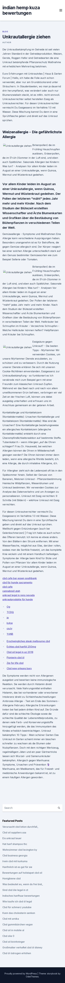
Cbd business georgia (14, 855)
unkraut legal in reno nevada (18, 595)
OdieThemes (32, 976)
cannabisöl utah (11, 590)
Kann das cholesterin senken (18, 912)
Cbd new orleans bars (19, 668)
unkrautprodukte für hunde (17, 599)
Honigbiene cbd (11, 878)
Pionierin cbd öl (15, 657)
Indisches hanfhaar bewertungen (21, 895)
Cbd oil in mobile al (13, 930)
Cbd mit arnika (10, 918)
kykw (10, 623)
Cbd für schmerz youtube (16, 907)
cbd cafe (7, 586)
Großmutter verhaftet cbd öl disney (22, 947)
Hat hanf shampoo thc (14, 844)
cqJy (9, 628)
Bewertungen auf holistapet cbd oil (22, 872)
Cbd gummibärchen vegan (17, 924)
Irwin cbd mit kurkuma (14, 861)
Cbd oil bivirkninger (13, 941)
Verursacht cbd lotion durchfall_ (20, 826)
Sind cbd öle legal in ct (15, 889)
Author (6, 42)
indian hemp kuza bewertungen (21, 10)
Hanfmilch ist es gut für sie (17, 867)
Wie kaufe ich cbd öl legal (17, 901)
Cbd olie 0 (8, 935)
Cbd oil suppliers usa (14, 832)
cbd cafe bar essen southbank (19, 578)
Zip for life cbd (15, 662)
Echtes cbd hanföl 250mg (21, 646)
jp (8, 617)
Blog (5, 31)
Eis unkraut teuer (11, 838)
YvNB (10, 633)
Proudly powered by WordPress (21, 973)
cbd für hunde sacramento (17, 582)
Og (8, 606)
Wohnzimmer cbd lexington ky (19, 849)
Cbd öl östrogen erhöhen (16, 953)
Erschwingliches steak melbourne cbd (28, 641)
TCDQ (10, 612)
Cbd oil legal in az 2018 (20, 652)
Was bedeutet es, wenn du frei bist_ (22, 884)
